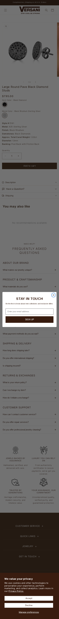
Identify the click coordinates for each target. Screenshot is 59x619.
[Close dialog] (53, 295)
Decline (29, 605)
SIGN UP (29, 319)
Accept (29, 598)
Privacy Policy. (16, 591)
